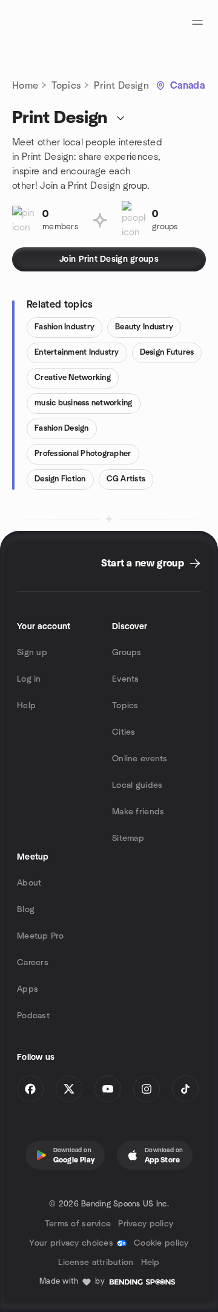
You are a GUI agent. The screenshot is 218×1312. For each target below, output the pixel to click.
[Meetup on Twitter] (69, 1089)
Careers (32, 963)
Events (125, 679)
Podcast (33, 1016)
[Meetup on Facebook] (30, 1089)
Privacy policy (145, 1224)
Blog (26, 909)
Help (26, 706)
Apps (27, 989)
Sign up (32, 652)
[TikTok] (185, 1089)
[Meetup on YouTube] (107, 1089)
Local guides (137, 785)
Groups (127, 652)
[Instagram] (146, 1089)
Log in (29, 679)
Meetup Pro (40, 936)
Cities (124, 732)
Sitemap (128, 838)
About (29, 883)
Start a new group (142, 563)
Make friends (138, 812)
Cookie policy (161, 1243)
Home (25, 85)
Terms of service (78, 1224)
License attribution (95, 1262)
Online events (140, 759)
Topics (66, 85)
